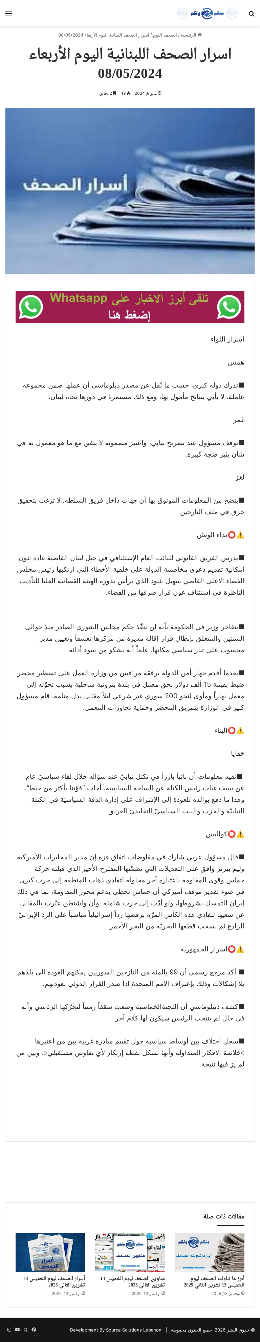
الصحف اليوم (165, 35)
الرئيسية (189, 35)
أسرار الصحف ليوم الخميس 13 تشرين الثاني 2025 (54, 1282)
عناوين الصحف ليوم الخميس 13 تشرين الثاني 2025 (132, 1282)
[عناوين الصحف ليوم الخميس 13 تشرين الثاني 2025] (130, 1252)
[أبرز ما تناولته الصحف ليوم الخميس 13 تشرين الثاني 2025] (209, 1252)
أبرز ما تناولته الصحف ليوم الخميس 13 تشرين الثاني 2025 (214, 1282)
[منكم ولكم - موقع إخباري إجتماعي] (207, 13)
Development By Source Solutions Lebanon (115, 1330)
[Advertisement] (130, 1100)
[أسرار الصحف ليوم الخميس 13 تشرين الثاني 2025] (50, 1252)
